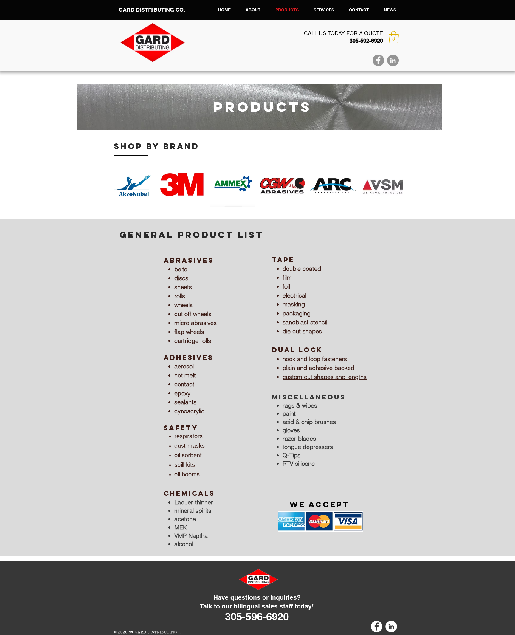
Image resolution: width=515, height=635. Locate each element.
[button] (394, 37)
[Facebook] (378, 60)
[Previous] (85, 107)
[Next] (433, 107)
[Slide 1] (259, 121)
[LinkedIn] (393, 60)
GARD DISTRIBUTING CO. (152, 10)
